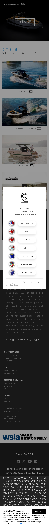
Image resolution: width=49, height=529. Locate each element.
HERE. (20, 524)
